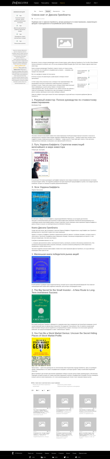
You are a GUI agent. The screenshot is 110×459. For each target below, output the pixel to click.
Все (35, 11)
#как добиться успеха (39, 18)
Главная (36, 3)
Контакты (54, 453)
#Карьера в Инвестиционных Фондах (20, 78)
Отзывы (74, 453)
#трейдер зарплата (16, 53)
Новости (62, 3)
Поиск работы (45, 3)
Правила (47, 453)
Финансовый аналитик (19, 43)
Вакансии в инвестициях (64, 384)
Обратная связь (83, 453)
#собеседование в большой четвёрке (20, 80)
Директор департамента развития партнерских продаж (20, 29)
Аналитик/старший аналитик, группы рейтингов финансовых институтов (20, 20)
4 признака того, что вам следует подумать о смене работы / (41, 433)
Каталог (68, 453)
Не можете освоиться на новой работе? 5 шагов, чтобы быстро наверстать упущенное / (64, 434)
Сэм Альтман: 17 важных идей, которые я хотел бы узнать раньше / (87, 411)
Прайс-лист (31, 453)
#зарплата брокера (17, 50)
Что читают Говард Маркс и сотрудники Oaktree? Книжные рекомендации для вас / (40, 411)
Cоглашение (39, 453)
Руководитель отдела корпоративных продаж (20, 37)
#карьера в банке (24, 77)
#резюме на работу (17, 81)
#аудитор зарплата (22, 51)
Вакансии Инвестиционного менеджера (69, 386)
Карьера (48, 11)
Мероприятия (56, 11)
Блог (64, 11)
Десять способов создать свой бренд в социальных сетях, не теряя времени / (86, 434)
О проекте (61, 453)
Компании (54, 3)
